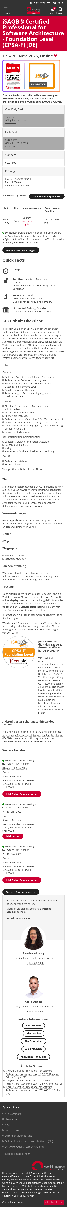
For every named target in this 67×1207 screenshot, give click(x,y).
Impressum (12, 1130)
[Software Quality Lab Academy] (48, 1169)
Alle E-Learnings (33, 1041)
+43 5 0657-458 (35, 962)
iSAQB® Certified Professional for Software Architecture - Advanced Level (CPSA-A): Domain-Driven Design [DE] (32, 1074)
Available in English (28, 222)
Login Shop (38, 2)
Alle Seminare (33, 1025)
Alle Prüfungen (33, 1048)
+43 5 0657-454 (35, 1011)
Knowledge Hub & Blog (33, 1056)
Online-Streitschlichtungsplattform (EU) (29, 1141)
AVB (7, 1125)
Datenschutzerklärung (18, 1135)
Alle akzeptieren (54, 1202)
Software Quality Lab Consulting (24, 1146)
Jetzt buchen (13, 836)
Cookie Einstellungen (18, 1154)
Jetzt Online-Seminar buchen (22, 794)
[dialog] (33, 1188)
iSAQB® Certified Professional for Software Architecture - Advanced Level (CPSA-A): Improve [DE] (34, 1082)
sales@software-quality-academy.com (33, 958)
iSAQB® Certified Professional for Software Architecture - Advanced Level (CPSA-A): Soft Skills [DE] (33, 1090)
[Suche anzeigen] (60, 9)
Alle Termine (34, 1033)
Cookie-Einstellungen (13, 1202)
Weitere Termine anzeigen (20, 250)
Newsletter (11, 1119)
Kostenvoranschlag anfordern (47, 196)
